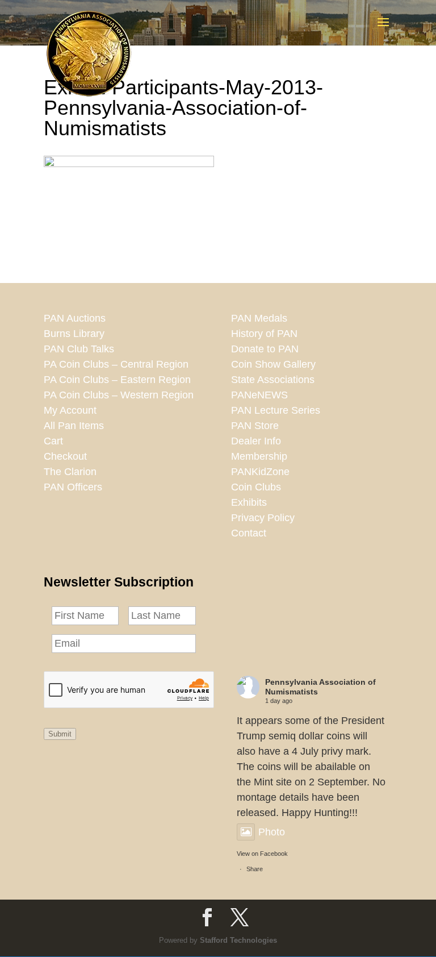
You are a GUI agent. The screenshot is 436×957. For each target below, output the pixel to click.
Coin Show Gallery (273, 364)
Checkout (65, 456)
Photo (271, 832)
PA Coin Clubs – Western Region (119, 395)
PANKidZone (260, 471)
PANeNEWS (259, 395)
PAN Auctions (75, 318)
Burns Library (74, 333)
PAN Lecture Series (275, 410)
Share (254, 869)
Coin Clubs (256, 487)
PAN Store (255, 425)
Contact (248, 533)
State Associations (273, 379)
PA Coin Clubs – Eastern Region (117, 379)
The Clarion (70, 471)
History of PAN (264, 333)
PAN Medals (259, 318)
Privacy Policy (263, 517)
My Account (70, 410)
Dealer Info (256, 441)
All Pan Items (74, 425)
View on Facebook (262, 853)
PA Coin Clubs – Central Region (116, 364)
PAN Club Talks (79, 349)
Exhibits (249, 502)
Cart (53, 441)
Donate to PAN (265, 349)
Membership (259, 456)
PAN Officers (73, 487)
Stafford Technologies (238, 940)
